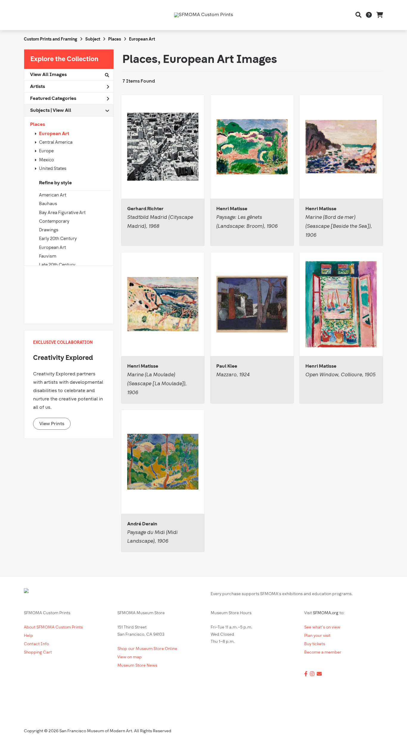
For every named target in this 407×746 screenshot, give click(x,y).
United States (52, 169)
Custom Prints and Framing (50, 39)
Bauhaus (48, 204)
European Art (54, 133)
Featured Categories (53, 98)
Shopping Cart (38, 652)
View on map (129, 657)
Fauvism (47, 256)
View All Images (48, 74)
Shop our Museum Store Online (147, 649)
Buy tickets (314, 644)
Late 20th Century (57, 265)
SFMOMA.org (325, 613)
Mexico (46, 160)
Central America (55, 142)
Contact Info (36, 644)
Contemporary (54, 221)
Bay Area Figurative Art (62, 213)
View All (62, 110)
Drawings (48, 230)
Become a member (322, 652)
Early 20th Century (58, 239)
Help (28, 636)
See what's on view (322, 627)
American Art (52, 195)
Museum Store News (137, 666)
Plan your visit (317, 636)
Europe (46, 151)
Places (37, 124)
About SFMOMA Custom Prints (53, 627)
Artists (37, 86)
